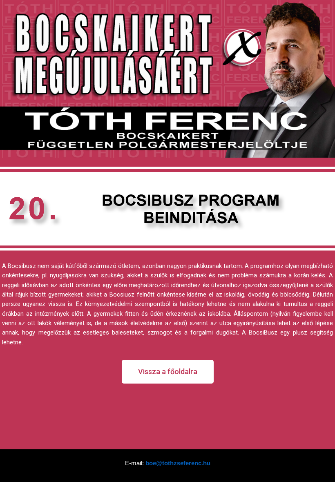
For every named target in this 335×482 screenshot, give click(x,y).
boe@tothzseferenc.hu (177, 463)
